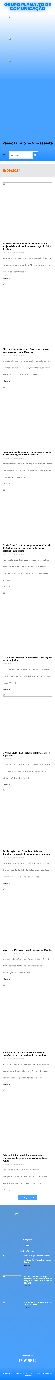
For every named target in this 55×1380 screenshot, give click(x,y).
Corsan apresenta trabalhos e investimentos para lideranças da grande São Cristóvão (27, 453)
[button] (4, 155)
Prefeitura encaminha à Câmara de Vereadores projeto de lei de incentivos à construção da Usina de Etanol (27, 246)
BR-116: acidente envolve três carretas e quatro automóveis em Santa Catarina (26, 350)
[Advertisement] (27, 109)
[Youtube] (29, 1360)
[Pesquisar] (35, 155)
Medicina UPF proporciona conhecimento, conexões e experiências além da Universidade (25, 1054)
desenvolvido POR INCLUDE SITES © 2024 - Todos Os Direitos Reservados (27, 1374)
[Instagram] (34, 1360)
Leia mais (6, 278)
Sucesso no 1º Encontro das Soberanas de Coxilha (27, 949)
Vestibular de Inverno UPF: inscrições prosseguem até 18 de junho (27, 659)
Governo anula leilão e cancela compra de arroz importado (26, 754)
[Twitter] (25, 1360)
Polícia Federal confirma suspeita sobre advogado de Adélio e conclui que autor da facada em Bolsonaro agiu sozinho (27, 548)
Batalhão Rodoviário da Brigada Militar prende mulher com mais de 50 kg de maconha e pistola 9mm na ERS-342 (38, 1279)
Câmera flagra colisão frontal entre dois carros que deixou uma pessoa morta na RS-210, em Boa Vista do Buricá (37, 1258)
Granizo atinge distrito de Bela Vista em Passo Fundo (38, 1303)
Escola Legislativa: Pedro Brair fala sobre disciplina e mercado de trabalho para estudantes (27, 853)
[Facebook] (20, 1360)
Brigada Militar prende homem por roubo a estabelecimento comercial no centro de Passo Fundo (25, 1157)
